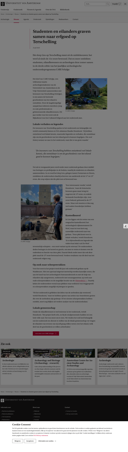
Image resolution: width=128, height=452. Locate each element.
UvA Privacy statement (40, 435)
